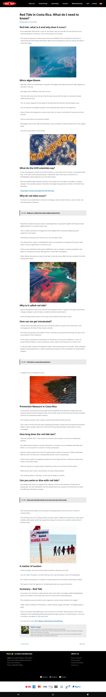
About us (32, 3)
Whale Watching (77, 3)
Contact (94, 3)
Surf (88, 3)
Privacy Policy (75, 660)
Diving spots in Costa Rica (28, 22)
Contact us (74, 665)
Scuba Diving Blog (77, 663)
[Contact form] (18, 694)
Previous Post (24, 644)
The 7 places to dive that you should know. (49, 621)
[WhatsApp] (53, 694)
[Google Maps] (87, 694)
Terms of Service (76, 658)
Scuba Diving (43, 3)
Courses (65, 3)
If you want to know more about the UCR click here (37, 191)
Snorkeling (54, 3)
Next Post (83, 644)
